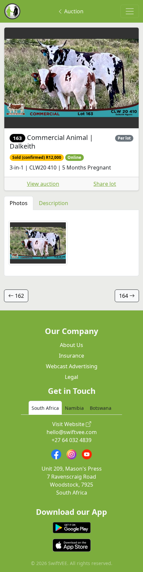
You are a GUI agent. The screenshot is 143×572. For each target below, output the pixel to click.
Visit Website (69, 424)
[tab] (45, 408)
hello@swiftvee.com (72, 432)
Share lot (104, 183)
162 (19, 295)
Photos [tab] (19, 203)
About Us (71, 345)
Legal (71, 377)
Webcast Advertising (71, 366)
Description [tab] (53, 203)
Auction (73, 11)
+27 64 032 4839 (71, 440)
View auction (43, 183)
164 (124, 295)
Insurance (71, 355)
